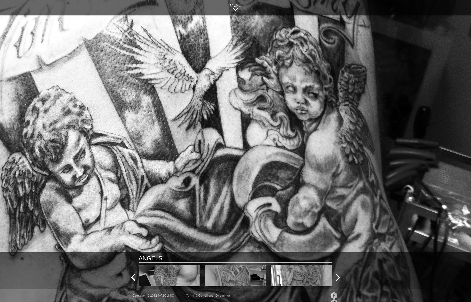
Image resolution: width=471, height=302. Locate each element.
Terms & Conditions (199, 295)
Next (338, 277)
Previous (133, 277)
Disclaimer (223, 295)
